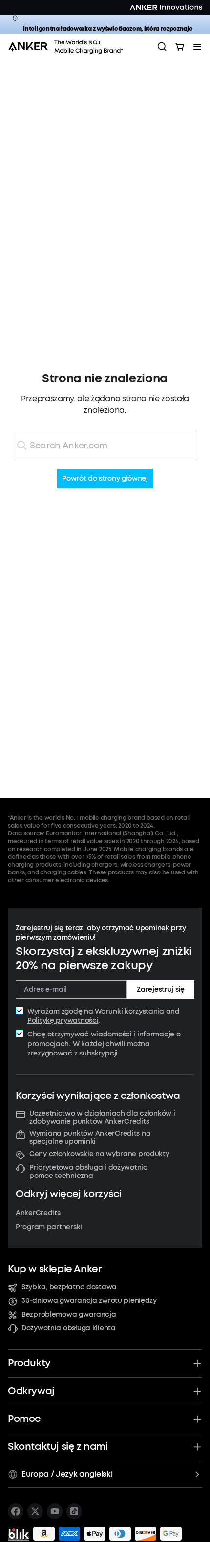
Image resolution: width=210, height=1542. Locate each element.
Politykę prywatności (62, 1020)
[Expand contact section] (197, 1447)
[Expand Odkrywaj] (197, 1391)
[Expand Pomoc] (197, 1419)
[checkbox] (19, 1010)
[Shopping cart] (180, 47)
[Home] (69, 47)
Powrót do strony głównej (104, 479)
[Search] (162, 47)
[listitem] (15, 1511)
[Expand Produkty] (197, 1363)
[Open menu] (197, 47)
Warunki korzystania (129, 1011)
